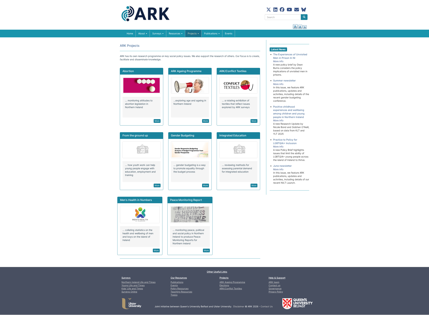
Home (130, 33)
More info (278, 61)
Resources (175, 33)
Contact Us (267, 306)
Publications (211, 33)
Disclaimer (238, 306)
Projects (192, 33)
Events (228, 33)
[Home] (148, 15)
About (141, 33)
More (157, 121)
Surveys (157, 33)
